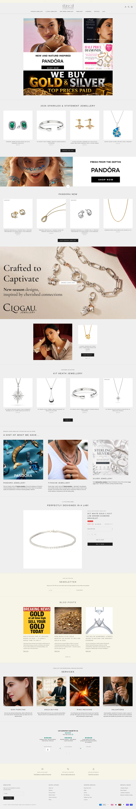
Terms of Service (53, 797)
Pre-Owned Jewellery (66, 11)
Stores (85, 792)
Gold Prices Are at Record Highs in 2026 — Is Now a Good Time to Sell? (35, 638)
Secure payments (93, 772)
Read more (25, 651)
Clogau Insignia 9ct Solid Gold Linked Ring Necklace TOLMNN (87, 348)
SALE (103, 11)
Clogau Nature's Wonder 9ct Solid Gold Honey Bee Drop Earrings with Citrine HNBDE (85, 142)
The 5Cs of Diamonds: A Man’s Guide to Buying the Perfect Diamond (99, 638)
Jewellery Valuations (125, 792)
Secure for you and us (93, 774)
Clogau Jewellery (51, 11)
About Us (51, 788)
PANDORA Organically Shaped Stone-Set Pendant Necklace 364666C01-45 (51, 231)
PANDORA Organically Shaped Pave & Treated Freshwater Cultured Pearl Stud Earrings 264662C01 (18, 232)
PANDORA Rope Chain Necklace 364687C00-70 (118, 230)
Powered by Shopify (30, 804)
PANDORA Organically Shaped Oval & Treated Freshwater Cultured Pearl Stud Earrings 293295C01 (85, 232)
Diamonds (88, 11)
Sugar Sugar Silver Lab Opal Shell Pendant (118, 141)
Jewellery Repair (124, 788)
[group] (68, 171)
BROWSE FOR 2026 (67, 150)
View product (87, 354)
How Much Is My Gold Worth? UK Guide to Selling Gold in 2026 (67, 638)
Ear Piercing (86, 795)
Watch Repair (123, 790)
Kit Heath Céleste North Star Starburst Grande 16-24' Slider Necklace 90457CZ (18, 410)
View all (68, 420)
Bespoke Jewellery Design (126, 795)
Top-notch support (68, 772)
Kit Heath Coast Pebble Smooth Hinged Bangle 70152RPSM (51, 142)
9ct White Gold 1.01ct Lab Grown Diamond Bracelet (100, 516)
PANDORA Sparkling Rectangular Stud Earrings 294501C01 (18, 142)
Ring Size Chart (87, 788)
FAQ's (50, 799)
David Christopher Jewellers (97, 511)
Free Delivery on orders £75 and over (42, 774)
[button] (67, 753)
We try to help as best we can (68, 774)
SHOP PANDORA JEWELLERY (68, 240)
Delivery (50, 790)
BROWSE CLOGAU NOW (68, 282)
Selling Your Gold (88, 797)
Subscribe (79, 590)
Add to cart (100, 539)
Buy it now (100, 544)
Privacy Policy (52, 792)
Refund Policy (52, 795)
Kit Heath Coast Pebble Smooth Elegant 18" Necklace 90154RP (51, 410)
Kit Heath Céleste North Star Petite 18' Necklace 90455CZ (118, 410)
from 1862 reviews (67, 734)
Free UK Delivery (42, 772)
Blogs (85, 790)
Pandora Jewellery (37, 11)
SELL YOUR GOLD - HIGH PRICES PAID (67, 1)
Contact (86, 799)
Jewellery (79, 11)
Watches (97, 11)
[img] (68, 733)
